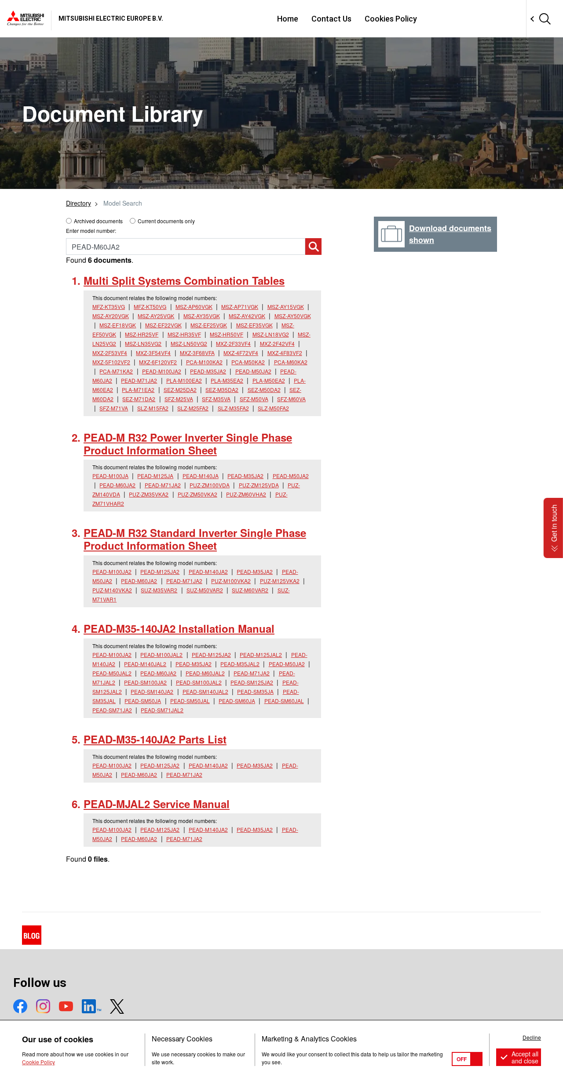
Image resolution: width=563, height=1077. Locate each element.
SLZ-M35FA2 (233, 408)
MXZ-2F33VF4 (233, 343)
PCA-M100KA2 (204, 362)
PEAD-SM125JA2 (251, 682)
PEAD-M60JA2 (117, 485)
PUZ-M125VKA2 (280, 580)
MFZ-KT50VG (150, 306)
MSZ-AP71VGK (239, 306)
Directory (78, 203)
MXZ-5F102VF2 (111, 362)
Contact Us (331, 18)
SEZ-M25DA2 (180, 389)
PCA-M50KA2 (248, 362)
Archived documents (98, 221)
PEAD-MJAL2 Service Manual (157, 803)
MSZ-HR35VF (184, 334)
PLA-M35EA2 (227, 380)
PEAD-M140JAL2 (145, 663)
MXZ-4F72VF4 (240, 352)
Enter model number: (91, 230)
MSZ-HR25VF (141, 334)
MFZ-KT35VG (108, 306)
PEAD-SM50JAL (190, 700)
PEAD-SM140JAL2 (205, 691)
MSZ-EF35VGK (254, 325)
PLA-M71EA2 (138, 389)
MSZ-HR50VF (226, 334)
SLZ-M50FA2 (273, 408)
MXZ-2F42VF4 (277, 343)
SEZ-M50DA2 (264, 389)
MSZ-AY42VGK (247, 315)
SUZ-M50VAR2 (204, 590)
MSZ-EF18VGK (117, 325)
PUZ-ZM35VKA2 (148, 494)
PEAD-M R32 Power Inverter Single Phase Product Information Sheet (188, 443)
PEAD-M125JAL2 (261, 654)
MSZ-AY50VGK (292, 315)
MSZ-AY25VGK (156, 315)
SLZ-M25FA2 (192, 408)
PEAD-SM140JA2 (152, 691)
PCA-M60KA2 (290, 362)
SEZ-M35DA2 (221, 389)
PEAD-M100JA (110, 475)
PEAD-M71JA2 (139, 380)
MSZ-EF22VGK (163, 325)
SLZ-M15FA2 (152, 408)
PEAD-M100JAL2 (161, 654)
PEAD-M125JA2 (159, 571)
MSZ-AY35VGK (201, 315)
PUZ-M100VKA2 (231, 580)
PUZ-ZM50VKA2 (197, 494)
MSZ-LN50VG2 (189, 343)
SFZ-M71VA (113, 408)
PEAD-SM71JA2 (112, 710)
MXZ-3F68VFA (197, 352)
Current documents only (166, 221)
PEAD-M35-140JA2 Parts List (155, 739)
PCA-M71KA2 (116, 371)
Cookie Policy (38, 1062)
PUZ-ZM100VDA (210, 485)
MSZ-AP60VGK (193, 306)
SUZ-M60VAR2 (250, 590)
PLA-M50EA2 (268, 380)
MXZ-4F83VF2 (284, 352)
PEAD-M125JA (155, 475)
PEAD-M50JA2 (253, 371)
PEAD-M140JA (201, 475)
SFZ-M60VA (291, 399)
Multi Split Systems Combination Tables (184, 280)
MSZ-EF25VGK (208, 325)
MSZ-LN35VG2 (143, 343)
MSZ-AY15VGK (285, 306)
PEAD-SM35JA (255, 691)
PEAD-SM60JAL (284, 700)
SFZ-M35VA (216, 399)
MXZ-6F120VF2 (158, 362)
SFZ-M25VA (179, 399)
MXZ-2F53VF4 (109, 352)
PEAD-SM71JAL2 (162, 710)
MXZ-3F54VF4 (153, 352)
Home (287, 18)
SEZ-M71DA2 (138, 399)
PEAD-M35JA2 (208, 371)
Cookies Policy (391, 18)
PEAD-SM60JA (237, 700)
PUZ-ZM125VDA (259, 485)
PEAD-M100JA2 (161, 371)
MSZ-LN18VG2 (270, 334)
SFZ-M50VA (254, 399)
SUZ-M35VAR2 (159, 590)
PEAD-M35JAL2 (240, 663)
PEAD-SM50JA (142, 700)
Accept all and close (525, 1057)
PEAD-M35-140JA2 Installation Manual (179, 628)
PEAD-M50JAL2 (112, 673)
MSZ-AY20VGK (110, 315)
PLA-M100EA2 (184, 380)
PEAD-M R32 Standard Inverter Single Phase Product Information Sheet (195, 539)
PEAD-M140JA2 (208, 571)
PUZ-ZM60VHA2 (246, 494)
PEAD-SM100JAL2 (199, 682)
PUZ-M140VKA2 (112, 590)
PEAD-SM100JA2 (145, 682)
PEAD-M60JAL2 (205, 673)
